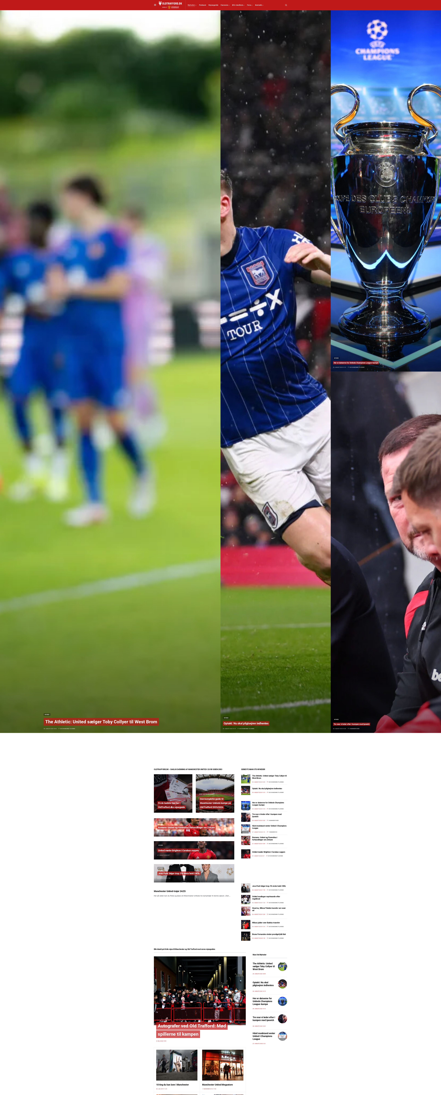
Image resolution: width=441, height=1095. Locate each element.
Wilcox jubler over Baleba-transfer (266, 923)
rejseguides (210, 949)
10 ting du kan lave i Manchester (172, 1084)
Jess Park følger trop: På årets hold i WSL (179, 873)
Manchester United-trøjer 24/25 (170, 891)
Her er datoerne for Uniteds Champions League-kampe (356, 363)
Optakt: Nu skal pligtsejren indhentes (246, 723)
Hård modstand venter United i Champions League (264, 1036)
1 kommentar (273, 832)
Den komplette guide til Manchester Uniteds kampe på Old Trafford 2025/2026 (215, 803)
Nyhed (47, 714)
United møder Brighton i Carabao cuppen (178, 850)
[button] (155, 5)
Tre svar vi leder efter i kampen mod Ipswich (352, 724)
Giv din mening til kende (67, 728)
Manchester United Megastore (217, 1084)
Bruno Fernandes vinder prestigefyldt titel (269, 934)
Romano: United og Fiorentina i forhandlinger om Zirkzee (186, 827)
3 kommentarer (354, 728)
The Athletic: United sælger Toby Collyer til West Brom (101, 721)
